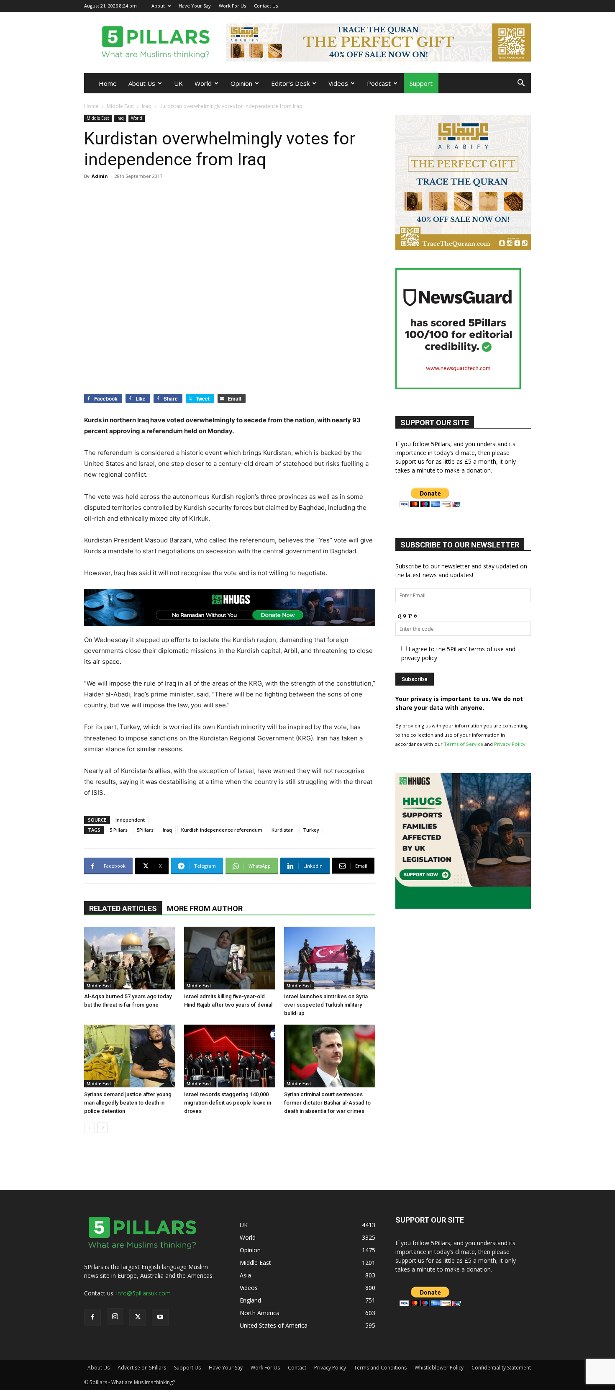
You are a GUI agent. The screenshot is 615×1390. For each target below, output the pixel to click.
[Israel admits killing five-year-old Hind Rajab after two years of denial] (229, 958)
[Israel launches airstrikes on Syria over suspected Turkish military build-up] (329, 958)
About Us (141, 83)
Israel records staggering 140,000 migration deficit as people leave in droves (227, 1102)
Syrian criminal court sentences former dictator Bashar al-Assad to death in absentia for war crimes (327, 1102)
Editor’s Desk (290, 83)
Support (421, 83)
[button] (521, 84)
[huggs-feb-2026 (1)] (229, 607)
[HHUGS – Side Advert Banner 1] (463, 906)
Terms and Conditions (380, 1367)
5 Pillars (119, 830)
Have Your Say (195, 6)
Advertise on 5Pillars (142, 1367)
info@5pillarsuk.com (143, 1293)
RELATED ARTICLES (123, 908)
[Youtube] (524, 5)
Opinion (241, 83)
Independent (130, 820)
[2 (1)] (463, 248)
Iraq (146, 106)
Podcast (379, 83)
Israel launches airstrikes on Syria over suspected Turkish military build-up (326, 1004)
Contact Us (266, 6)
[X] (511, 5)
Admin (100, 176)
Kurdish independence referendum (221, 830)
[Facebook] (483, 5)
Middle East (120, 106)
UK (178, 83)
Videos (338, 83)
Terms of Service (463, 744)
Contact (297, 1367)
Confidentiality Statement (501, 1367)
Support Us (187, 1367)
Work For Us (232, 6)
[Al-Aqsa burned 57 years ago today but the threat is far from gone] (129, 958)
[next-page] (102, 1128)
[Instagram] (497, 5)
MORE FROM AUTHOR (205, 908)
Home (108, 83)
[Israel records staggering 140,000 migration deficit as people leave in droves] (229, 1056)
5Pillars (145, 830)
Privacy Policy (509, 744)
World (203, 83)
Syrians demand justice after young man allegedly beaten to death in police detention (128, 1102)
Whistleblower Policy (439, 1367)
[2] (378, 42)
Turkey (311, 830)
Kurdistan (283, 830)
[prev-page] (89, 1128)
